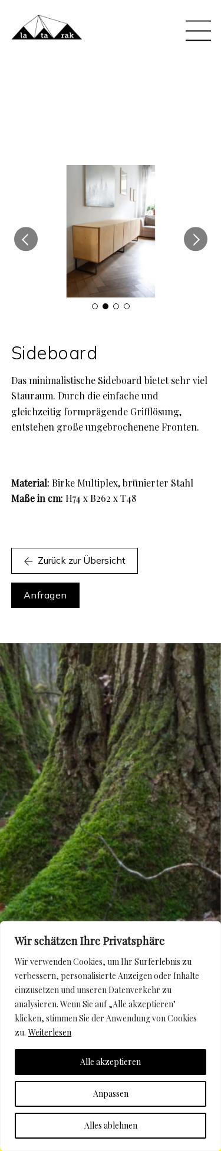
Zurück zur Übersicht (82, 560)
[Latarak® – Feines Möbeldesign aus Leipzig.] (46, 33)
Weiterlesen (49, 1032)
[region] (110, 1036)
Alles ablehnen (110, 1125)
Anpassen (110, 1093)
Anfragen (45, 595)
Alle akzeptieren (110, 1061)
